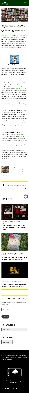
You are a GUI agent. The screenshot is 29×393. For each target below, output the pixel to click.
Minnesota (14, 223)
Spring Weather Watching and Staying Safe (16, 185)
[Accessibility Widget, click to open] (26, 197)
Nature (21, 223)
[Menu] (25, 3)
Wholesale (25, 357)
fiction (19, 221)
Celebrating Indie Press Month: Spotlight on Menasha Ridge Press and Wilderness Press (13, 285)
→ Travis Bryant (5, 175)
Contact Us (9, 359)
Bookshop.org (18, 90)
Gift (19, 253)
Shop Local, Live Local (8, 281)
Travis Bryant (7, 30)
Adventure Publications (6, 221)
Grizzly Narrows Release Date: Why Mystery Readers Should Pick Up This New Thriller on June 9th (13, 228)
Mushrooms (16, 254)
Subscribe (5, 316)
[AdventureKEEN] (5, 3)
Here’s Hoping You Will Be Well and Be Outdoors (13, 189)
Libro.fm (9, 112)
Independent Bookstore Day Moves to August (13, 27)
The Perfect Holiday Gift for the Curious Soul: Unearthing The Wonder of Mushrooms (14, 258)
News (24, 223)
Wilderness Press (17, 281)
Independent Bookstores (20, 30)
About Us (19, 357)
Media (7, 357)
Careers (4, 359)
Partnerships (13, 357)
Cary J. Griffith (14, 221)
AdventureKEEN (15, 253)
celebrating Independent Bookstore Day (13, 37)
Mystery (18, 223)
